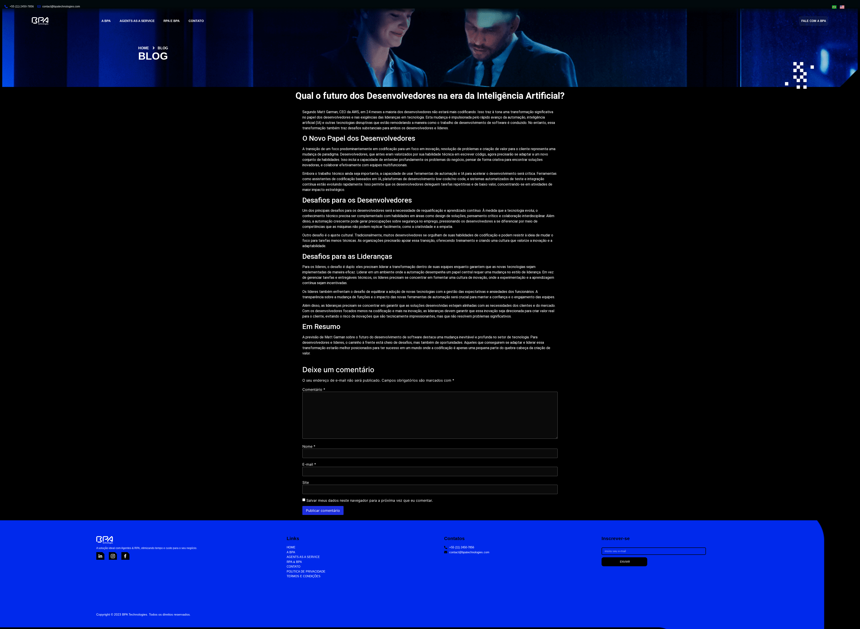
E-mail (309, 464)
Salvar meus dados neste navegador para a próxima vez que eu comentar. (369, 500)
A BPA (106, 21)
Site (305, 482)
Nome (308, 446)
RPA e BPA (171, 21)
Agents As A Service (137, 21)
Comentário (313, 389)
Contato (196, 21)
